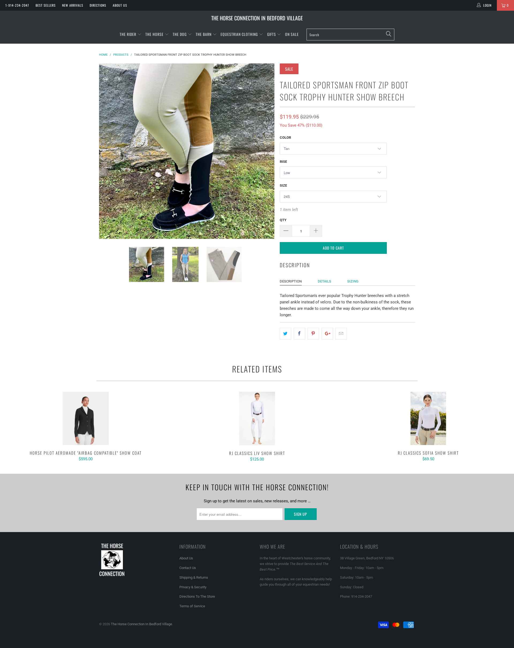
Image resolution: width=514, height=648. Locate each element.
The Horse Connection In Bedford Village (257, 18)
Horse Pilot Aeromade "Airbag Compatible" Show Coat (85, 418)
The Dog (180, 34)
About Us (120, 5)
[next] (265, 151)
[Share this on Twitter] (285, 334)
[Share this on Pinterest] (313, 334)
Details (324, 281)
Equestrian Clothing (240, 34)
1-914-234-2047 (17, 5)
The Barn (203, 34)
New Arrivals (72, 5)
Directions (98, 5)
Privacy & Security (192, 587)
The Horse (154, 34)
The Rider (128, 34)
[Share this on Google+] (327, 334)
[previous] (108, 151)
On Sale (292, 34)
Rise (283, 162)
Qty (283, 220)
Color (285, 137)
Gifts (272, 34)
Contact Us (187, 568)
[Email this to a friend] (341, 334)
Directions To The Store (197, 596)
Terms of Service (192, 606)
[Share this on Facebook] (299, 334)
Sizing (352, 281)
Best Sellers (46, 5)
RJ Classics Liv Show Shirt (257, 418)
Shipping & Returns (193, 577)
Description (291, 281)
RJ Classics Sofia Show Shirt (428, 418)
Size (283, 185)
